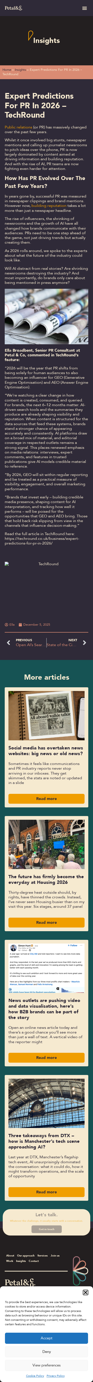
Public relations (18, 127)
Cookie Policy (35, 1376)
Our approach (25, 1255)
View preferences (46, 1365)
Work (9, 1261)
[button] (85, 1292)
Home (6, 70)
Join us (55, 1255)
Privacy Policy (56, 1376)
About (10, 1255)
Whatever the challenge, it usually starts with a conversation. (46, 1221)
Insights (46, 41)
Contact (34, 1261)
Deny (46, 1351)
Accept (46, 1338)
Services (42, 1255)
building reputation (48, 205)
